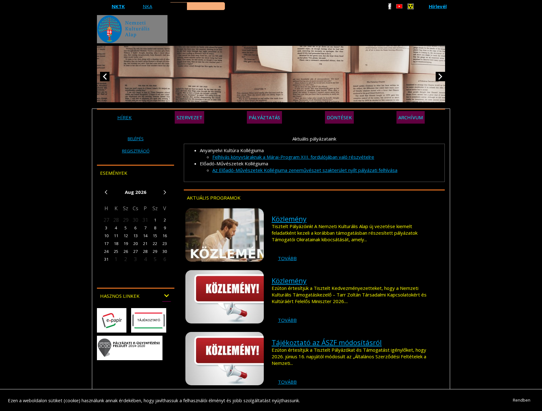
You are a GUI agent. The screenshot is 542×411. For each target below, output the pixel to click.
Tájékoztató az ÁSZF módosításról (327, 342)
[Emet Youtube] (399, 6)
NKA (147, 6)
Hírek (124, 117)
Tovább (287, 258)
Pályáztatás (264, 117)
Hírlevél (438, 6)
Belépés (136, 138)
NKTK (118, 6)
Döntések (339, 117)
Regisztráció (136, 151)
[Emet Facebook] (389, 6)
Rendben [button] (521, 400)
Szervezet (189, 117)
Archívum (410, 117)
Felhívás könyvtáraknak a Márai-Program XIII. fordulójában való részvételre (293, 157)
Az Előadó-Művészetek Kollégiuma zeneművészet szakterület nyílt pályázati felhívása (304, 170)
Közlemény (289, 218)
